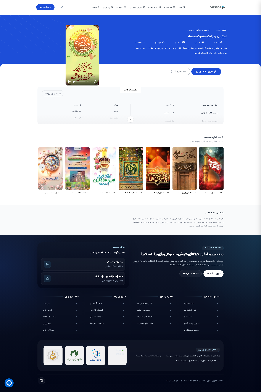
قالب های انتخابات (145, 323)
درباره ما (46, 303)
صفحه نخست (221, 30)
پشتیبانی (47, 323)
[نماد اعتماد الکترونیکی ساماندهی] (53, 355)
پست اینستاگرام (191, 330)
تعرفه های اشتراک (145, 316)
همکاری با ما (48, 330)
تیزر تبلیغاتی (190, 310)
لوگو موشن (189, 303)
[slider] (79, 81)
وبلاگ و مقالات (49, 316)
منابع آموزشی (96, 303)
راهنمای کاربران (96, 310)
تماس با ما (47, 310)
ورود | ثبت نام (45, 7)
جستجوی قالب (143, 310)
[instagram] (41, 380)
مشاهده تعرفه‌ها (190, 273)
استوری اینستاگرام (192, 323)
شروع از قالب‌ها (213, 273)
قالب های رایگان (144, 303)
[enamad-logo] (117, 355)
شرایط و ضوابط (97, 323)
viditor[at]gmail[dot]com (109, 276)
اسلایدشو (188, 316)
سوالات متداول (96, 316)
